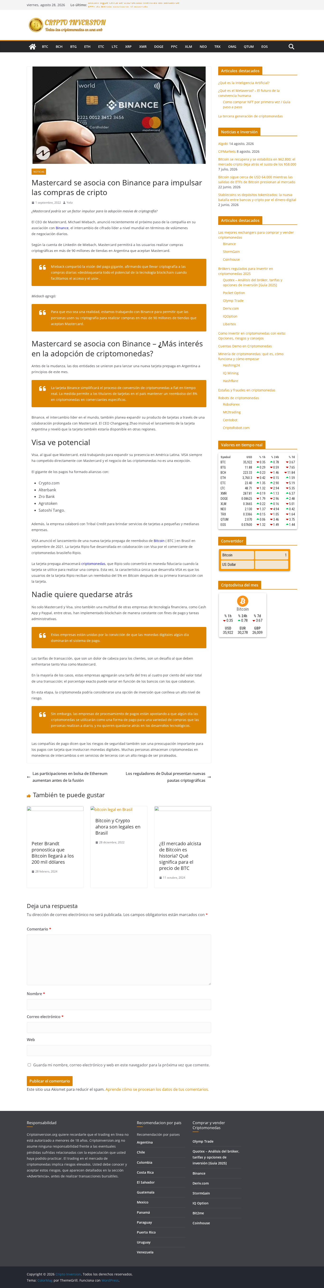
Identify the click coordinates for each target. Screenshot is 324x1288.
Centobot (230, 420)
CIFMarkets (227, 151)
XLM (188, 46)
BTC (45, 46)
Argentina (145, 1142)
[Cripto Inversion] (32, 46)
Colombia (144, 1162)
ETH (87, 46)
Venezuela (145, 1252)
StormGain (231, 251)
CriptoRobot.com (236, 427)
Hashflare (230, 381)
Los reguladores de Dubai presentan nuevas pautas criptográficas (165, 777)
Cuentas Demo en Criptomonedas (245, 346)
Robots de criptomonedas (238, 398)
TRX (217, 46)
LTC (115, 46)
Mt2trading (232, 412)
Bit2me (198, 1213)
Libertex (229, 324)
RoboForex (231, 404)
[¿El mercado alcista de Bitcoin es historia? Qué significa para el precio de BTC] (182, 809)
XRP (128, 46)
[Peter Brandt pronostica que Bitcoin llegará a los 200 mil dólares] (55, 809)
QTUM (249, 46)
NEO (203, 46)
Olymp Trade (233, 300)
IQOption (230, 316)
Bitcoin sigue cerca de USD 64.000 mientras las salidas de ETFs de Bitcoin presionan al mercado (134, 7)
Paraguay (144, 1222)
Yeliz (70, 203)
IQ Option (200, 1203)
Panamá (143, 1212)
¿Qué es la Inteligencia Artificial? (243, 82)
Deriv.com (231, 308)
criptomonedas (93, 563)
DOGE (158, 46)
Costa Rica (145, 1172)
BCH (59, 46)
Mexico (142, 1202)
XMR (143, 46)
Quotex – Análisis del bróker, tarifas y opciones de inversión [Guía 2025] (216, 1157)
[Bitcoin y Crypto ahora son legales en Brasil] (111, 809)
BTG (73, 46)
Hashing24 (231, 365)
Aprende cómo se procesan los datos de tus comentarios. (157, 1089)
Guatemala (145, 1192)
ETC (101, 46)
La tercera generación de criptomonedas (250, 116)
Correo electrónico (45, 1016)
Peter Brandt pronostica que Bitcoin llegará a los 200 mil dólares (53, 852)
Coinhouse (231, 259)
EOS (264, 46)
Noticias (38, 171)
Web (31, 1039)
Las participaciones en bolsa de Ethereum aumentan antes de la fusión (69, 777)
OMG (232, 46)
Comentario (39, 929)
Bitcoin (159, 540)
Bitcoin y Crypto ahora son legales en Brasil (117, 826)
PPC (174, 46)
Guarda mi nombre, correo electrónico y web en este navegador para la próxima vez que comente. (121, 1065)
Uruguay (144, 1242)
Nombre (36, 993)
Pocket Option (234, 293)
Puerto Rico (146, 1232)
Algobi (223, 143)
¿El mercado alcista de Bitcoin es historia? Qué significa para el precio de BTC (180, 855)
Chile (141, 1152)
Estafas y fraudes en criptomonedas (246, 390)
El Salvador (146, 1182)
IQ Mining (231, 373)
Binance (62, 228)
